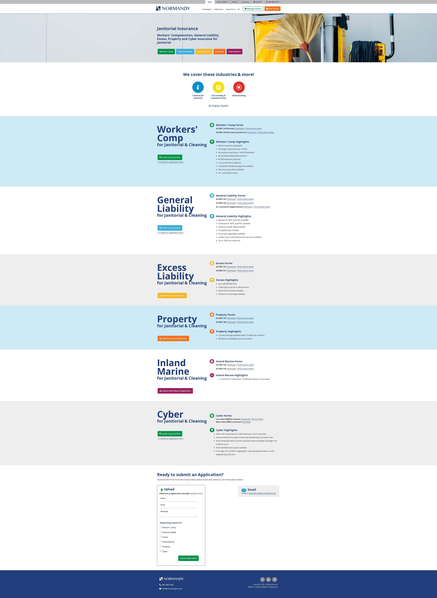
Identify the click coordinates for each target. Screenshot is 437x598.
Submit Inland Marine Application (175, 391)
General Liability (185, 51)
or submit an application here (170, 162)
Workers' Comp (166, 51)
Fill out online (257, 419)
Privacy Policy (273, 587)
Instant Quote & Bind (170, 157)
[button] (207, 9)
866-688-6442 (167, 585)
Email (163, 504)
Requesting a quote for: (171, 522)
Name (163, 498)
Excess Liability (203, 51)
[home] (173, 8)
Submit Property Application (173, 338)
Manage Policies (253, 8)
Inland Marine (234, 51)
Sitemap (250, 587)
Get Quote (272, 8)
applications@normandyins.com (262, 493)
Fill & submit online (253, 128)
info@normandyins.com (170, 588)
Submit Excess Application (172, 295)
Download (239, 128)
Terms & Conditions (261, 587)
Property (219, 51)
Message (164, 511)
